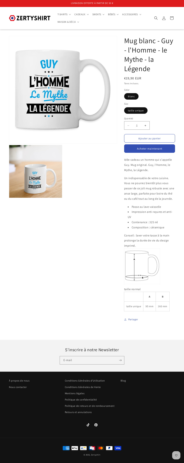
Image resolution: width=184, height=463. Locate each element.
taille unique (136, 110)
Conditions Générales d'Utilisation (85, 380)
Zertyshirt (95, 455)
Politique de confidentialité (81, 399)
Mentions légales (75, 393)
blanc (131, 96)
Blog (123, 380)
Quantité (128, 118)
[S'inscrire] (120, 360)
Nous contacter (18, 387)
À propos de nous (19, 380)
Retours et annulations (78, 412)
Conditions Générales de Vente (83, 387)
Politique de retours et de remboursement (90, 405)
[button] (63, 14)
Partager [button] (133, 319)
